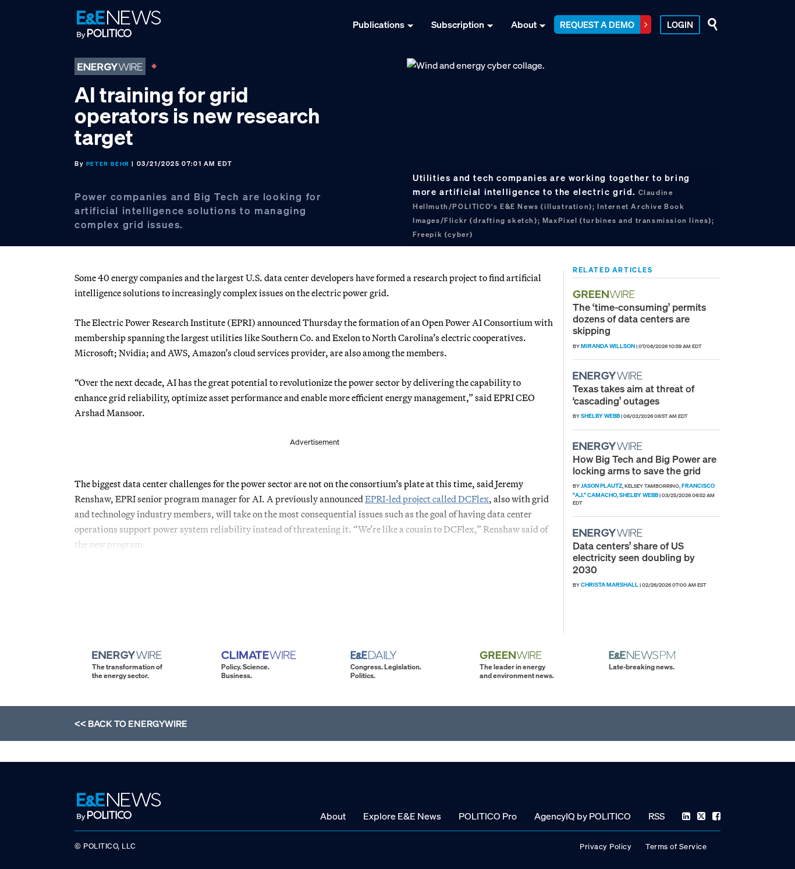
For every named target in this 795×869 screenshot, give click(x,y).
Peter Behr (108, 164)
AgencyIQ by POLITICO (582, 816)
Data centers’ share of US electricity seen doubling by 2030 (634, 557)
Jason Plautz (601, 486)
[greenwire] (605, 294)
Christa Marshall (609, 584)
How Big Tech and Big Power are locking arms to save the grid (644, 464)
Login (680, 24)
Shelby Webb (600, 416)
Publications (378, 24)
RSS (656, 816)
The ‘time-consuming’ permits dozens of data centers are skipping (639, 319)
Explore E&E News (402, 816)
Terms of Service (676, 847)
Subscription (457, 24)
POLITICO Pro (488, 816)
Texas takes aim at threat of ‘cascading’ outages (633, 394)
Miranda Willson (608, 346)
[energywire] (609, 375)
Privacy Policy (605, 847)
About (524, 24)
